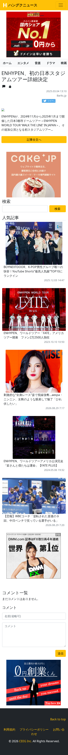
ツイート (51, 100)
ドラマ (50, 63)
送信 (60, 653)
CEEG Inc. (25, 741)
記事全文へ (34, 140)
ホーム (7, 63)
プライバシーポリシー (34, 729)
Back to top (58, 719)
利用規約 (9, 729)
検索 (57, 209)
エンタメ (23, 63)
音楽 (38, 63)
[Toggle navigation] (61, 5)
